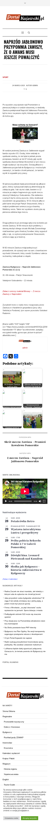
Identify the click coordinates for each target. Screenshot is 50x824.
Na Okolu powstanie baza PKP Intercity (20, 627)
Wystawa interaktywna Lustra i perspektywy (26, 531)
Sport (5, 77)
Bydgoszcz (7, 732)
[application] (25, 491)
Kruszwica (8, 748)
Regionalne (7, 716)
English (6, 779)
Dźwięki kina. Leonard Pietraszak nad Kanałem (26, 557)
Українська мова (11, 774)
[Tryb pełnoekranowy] (44, 501)
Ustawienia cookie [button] (11, 818)
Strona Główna (9, 711)
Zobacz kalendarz (10, 579)
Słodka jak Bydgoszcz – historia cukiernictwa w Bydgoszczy (26, 570)
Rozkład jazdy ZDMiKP (13, 737)
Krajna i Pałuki (8, 758)
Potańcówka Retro (22, 521)
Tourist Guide (9, 785)
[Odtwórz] (6, 501)
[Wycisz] (40, 501)
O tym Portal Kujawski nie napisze (18, 638)
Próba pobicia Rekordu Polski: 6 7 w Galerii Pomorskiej (26, 544)
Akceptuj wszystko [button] (30, 818)
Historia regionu (10, 769)
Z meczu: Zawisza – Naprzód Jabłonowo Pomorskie (25, 459)
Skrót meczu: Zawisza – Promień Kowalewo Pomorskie (25, 443)
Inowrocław (7, 743)
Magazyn (6, 764)
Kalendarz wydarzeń (11, 753)
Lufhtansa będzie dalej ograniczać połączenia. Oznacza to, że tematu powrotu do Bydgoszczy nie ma (25, 651)
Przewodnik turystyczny (14, 722)
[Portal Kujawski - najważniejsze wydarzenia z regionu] (25, 18)
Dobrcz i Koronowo (12, 727)
